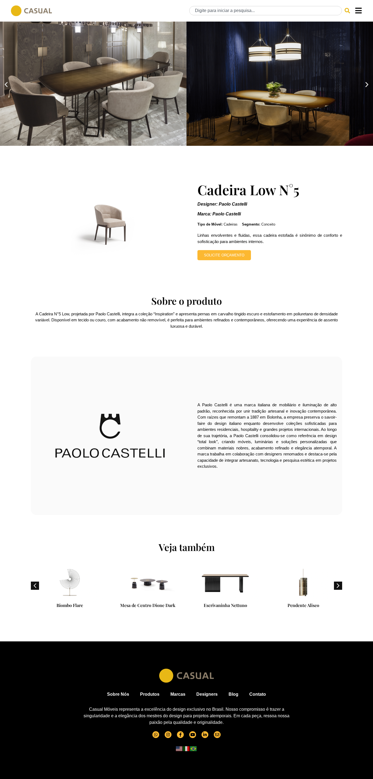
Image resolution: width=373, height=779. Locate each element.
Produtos (149, 694)
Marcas (177, 694)
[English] (179, 748)
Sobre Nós (118, 694)
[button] (6, 84)
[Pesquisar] (347, 10)
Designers (207, 694)
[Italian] (186, 748)
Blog (233, 694)
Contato (257, 694)
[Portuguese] (193, 748)
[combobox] (265, 10)
